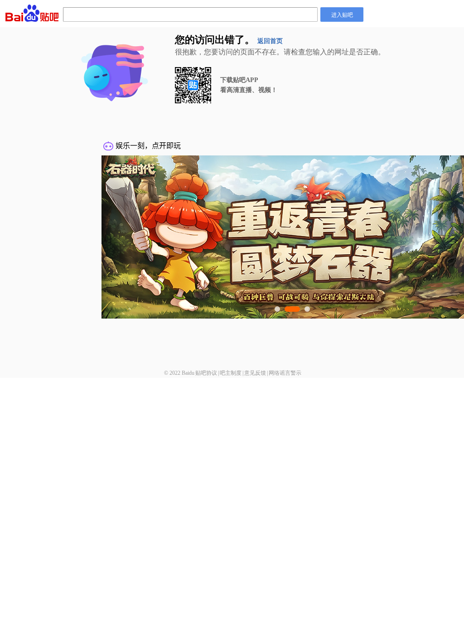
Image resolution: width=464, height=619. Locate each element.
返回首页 (270, 41)
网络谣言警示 (285, 373)
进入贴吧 (342, 14)
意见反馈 (255, 373)
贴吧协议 (206, 373)
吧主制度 (231, 373)
